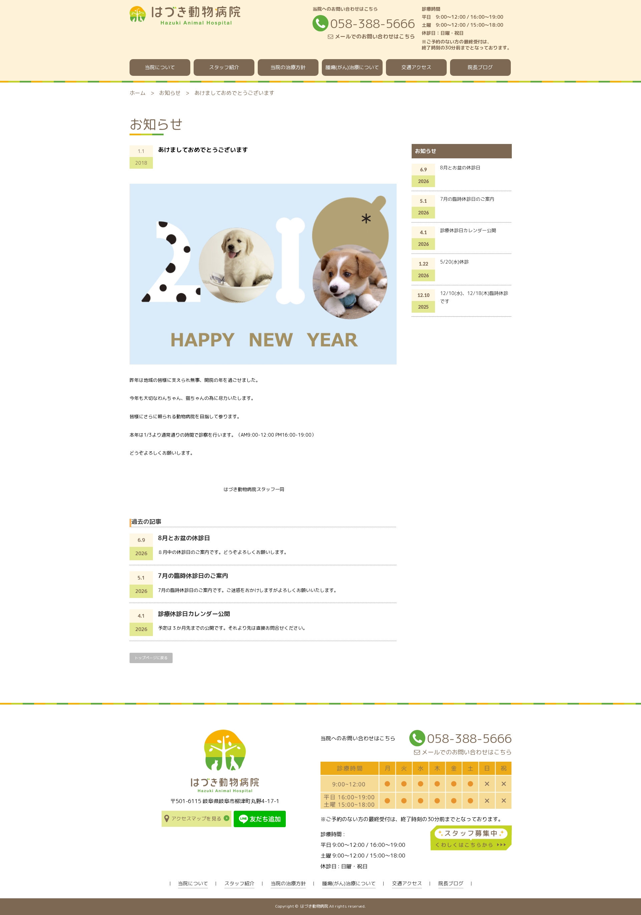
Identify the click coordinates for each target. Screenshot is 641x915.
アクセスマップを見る (196, 818)
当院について (160, 67)
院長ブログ (480, 67)
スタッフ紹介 (224, 67)
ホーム (138, 93)
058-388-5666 (372, 23)
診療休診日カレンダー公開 (194, 614)
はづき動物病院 (314, 906)
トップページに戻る (151, 657)
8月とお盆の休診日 (184, 538)
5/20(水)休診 (454, 262)
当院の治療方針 (287, 67)
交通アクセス (416, 67)
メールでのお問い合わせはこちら (374, 36)
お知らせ (170, 93)
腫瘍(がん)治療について (352, 67)
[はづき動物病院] (185, 22)
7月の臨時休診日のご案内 (193, 576)
